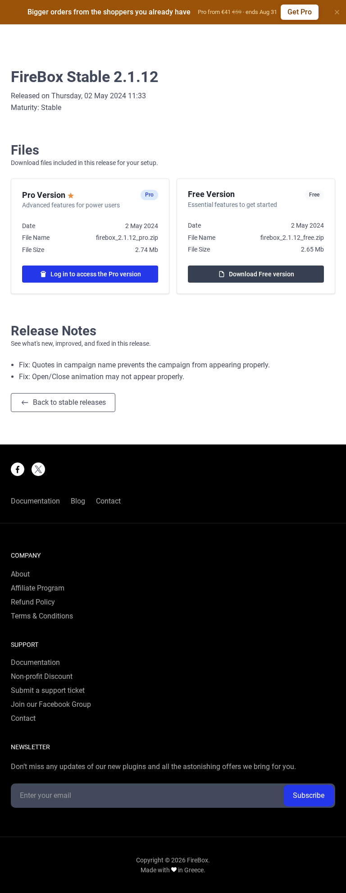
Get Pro (299, 12)
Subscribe (308, 795)
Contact (108, 501)
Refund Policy (33, 602)
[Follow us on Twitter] (38, 469)
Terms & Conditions (42, 616)
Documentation (35, 501)
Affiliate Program (37, 588)
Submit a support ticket (48, 690)
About (20, 574)
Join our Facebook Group (51, 704)
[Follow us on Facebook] (17, 469)
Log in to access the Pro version (95, 274)
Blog (78, 501)
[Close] (336, 12)
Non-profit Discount (42, 676)
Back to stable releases (69, 402)
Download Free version (261, 274)
